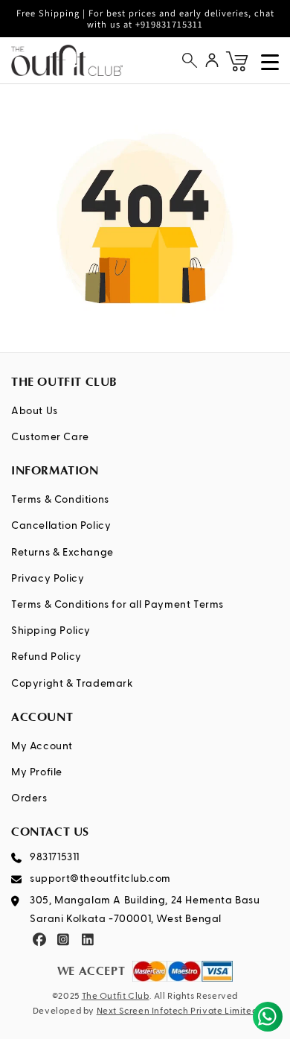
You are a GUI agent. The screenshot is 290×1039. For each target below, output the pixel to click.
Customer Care (50, 437)
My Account (42, 746)
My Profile (36, 772)
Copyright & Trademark (72, 684)
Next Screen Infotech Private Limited (177, 1011)
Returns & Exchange (62, 552)
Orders (29, 798)
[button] (189, 60)
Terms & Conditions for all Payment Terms (117, 605)
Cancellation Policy (61, 526)
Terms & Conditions (60, 500)
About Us (34, 411)
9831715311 (55, 857)
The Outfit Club (115, 996)
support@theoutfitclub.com (100, 879)
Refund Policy (46, 657)
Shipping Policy (51, 631)
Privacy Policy (47, 578)
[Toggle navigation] (270, 62)
